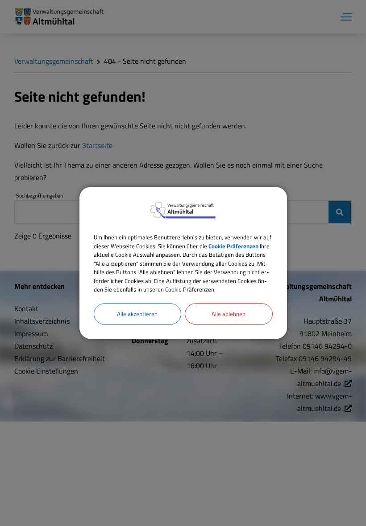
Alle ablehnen (228, 313)
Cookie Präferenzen (233, 246)
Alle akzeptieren (137, 313)
